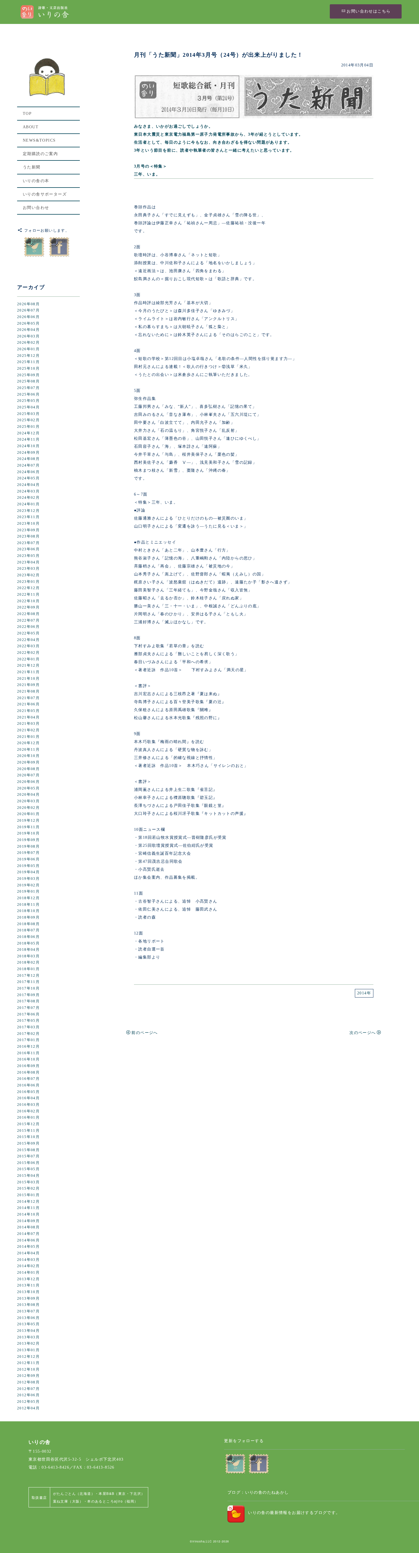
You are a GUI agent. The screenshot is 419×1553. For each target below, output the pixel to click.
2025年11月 (28, 362)
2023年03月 (28, 569)
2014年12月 (28, 1202)
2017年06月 (28, 1014)
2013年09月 (28, 1298)
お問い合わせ (36, 207)
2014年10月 (28, 1214)
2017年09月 (28, 995)
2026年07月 (28, 310)
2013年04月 (28, 1331)
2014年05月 (28, 1247)
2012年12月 (28, 1357)
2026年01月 (28, 349)
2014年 (364, 993)
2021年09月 (28, 685)
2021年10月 (28, 679)
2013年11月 (28, 1285)
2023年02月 (28, 575)
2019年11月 (28, 827)
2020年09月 (28, 762)
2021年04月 (28, 717)
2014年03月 (28, 1260)
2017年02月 (28, 1034)
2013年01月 (28, 1350)
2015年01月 (28, 1195)
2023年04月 (28, 562)
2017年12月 (28, 976)
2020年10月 (28, 756)
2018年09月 (28, 917)
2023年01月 (28, 582)
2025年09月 (28, 375)
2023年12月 (28, 511)
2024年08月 (28, 459)
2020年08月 (28, 769)
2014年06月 (28, 1240)
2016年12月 (28, 1047)
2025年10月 (28, 369)
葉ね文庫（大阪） (68, 1501)
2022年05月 (28, 633)
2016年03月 (28, 1105)
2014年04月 (28, 1253)
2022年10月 (28, 601)
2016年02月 (28, 1111)
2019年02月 (28, 885)
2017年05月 (28, 1021)
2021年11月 (28, 672)
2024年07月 (28, 465)
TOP (27, 113)
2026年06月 (28, 317)
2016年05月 (28, 1092)
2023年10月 (28, 524)
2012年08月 (28, 1382)
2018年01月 (28, 969)
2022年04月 (28, 640)
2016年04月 (28, 1098)
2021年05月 (28, 711)
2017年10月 (28, 988)
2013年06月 (28, 1318)
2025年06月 (28, 394)
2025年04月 (28, 407)
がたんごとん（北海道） (74, 1493)
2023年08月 (28, 536)
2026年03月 (28, 336)
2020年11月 (28, 750)
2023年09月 (28, 530)
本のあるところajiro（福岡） (112, 1501)
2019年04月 (28, 872)
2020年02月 (28, 808)
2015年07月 (28, 1156)
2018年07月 (28, 930)
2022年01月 (28, 659)
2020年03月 (28, 801)
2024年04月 (28, 485)
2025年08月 (28, 381)
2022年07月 (28, 620)
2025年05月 (28, 401)
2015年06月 (28, 1163)
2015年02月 (28, 1188)
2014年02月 (28, 1266)
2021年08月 (28, 691)
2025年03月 (28, 414)
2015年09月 (28, 1143)
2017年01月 (28, 1040)
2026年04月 (28, 330)
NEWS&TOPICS (39, 140)
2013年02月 (28, 1344)
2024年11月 (28, 439)
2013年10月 (28, 1292)
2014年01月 (28, 1273)
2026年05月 (28, 323)
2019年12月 (28, 821)
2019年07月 (28, 853)
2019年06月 (28, 859)
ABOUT (30, 127)
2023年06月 (28, 549)
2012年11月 (28, 1363)
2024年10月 (28, 446)
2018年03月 (28, 956)
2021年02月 (28, 730)
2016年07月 (28, 1079)
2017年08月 (28, 1001)
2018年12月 (28, 898)
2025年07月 (28, 388)
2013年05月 (28, 1324)
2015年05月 (28, 1169)
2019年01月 (28, 891)
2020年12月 (28, 743)
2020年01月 (28, 814)
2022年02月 (28, 653)
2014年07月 (28, 1234)
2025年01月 (28, 427)
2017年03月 (28, 1027)
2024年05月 (28, 478)
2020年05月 (28, 788)
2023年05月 (28, 556)
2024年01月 (28, 504)
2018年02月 (28, 962)
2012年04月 (28, 1408)
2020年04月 (28, 795)
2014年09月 (28, 1221)
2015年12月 (28, 1124)
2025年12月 (28, 356)
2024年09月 (28, 453)
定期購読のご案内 (40, 154)
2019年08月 (28, 846)
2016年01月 (28, 1118)
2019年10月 (28, 833)
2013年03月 (28, 1337)
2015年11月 (28, 1131)
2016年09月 (28, 1066)
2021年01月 (28, 737)
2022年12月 (28, 588)
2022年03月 (28, 646)
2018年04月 (28, 950)
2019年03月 (28, 879)
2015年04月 (28, 1176)
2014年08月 (28, 1227)
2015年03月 (28, 1182)
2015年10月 (28, 1137)
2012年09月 (28, 1376)
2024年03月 (28, 491)
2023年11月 (28, 517)
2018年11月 (28, 905)
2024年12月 (28, 433)
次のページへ (362, 1033)
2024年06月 (28, 472)
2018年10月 (28, 911)
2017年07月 (28, 1008)
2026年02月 (28, 343)
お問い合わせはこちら (368, 11)
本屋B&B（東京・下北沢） (122, 1493)
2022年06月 (28, 627)
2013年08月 (28, 1305)
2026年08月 (28, 304)
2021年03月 (28, 724)
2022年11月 (28, 595)
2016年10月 (28, 1059)
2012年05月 (28, 1402)
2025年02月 (28, 420)
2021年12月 (28, 665)
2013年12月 (28, 1279)
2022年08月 (28, 614)
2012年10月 (28, 1369)
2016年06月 (28, 1085)
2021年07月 (28, 698)
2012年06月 (28, 1395)
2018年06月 (28, 937)
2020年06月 (28, 782)
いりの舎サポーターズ (45, 194)
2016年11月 (28, 1053)
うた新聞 (31, 167)
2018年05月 (28, 943)
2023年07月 (28, 543)
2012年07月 (28, 1389)
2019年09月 (28, 840)
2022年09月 (28, 607)
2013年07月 (28, 1311)
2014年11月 (28, 1208)
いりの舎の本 (36, 181)
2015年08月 (28, 1150)
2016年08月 (28, 1072)
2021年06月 (28, 704)
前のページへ (144, 1033)
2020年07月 (28, 775)
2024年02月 (28, 498)
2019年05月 (28, 866)
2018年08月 (28, 924)
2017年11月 (28, 982)
